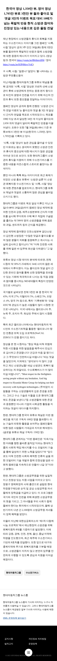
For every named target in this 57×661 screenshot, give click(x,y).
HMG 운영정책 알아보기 (14, 618)
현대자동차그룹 (13, 573)
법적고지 (9, 644)
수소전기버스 (32, 573)
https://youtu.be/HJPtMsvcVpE (18, 64)
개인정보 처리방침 (37, 639)
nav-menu (28, 652)
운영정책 (33, 644)
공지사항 (9, 639)
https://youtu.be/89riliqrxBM (30, 60)
